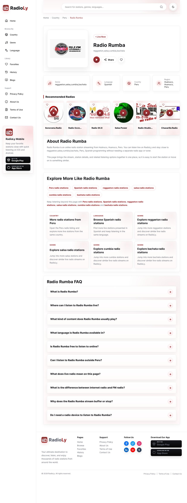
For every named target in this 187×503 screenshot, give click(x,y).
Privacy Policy (106, 442)
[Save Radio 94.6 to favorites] (93, 104)
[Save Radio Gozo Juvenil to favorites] (70, 104)
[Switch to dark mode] (173, 7)
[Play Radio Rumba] (96, 59)
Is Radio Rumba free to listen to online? (74, 346)
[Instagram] (139, 443)
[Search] (161, 6)
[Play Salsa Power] (123, 113)
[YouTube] (132, 450)
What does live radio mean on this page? (75, 373)
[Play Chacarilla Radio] (169, 113)
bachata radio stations (88, 195)
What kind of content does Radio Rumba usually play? (83, 319)
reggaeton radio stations (115, 188)
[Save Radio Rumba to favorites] (121, 59)
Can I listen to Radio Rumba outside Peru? (76, 360)
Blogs (79, 456)
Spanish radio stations (85, 188)
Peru (65, 17)
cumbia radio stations (60, 195)
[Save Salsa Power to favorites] (117, 104)
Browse (80, 445)
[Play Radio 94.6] (100, 113)
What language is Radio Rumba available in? (77, 332)
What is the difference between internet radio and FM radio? (87, 387)
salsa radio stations (144, 188)
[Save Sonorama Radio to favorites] (47, 104)
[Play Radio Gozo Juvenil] (76, 113)
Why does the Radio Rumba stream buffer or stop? (81, 401)
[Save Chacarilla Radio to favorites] (163, 104)
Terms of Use (105, 449)
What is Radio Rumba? (64, 291)
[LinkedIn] (126, 450)
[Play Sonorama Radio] (53, 113)
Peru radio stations (58, 188)
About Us (103, 445)
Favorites (81, 449)
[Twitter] (132, 443)
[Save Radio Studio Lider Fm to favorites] (140, 104)
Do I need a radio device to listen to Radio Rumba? (81, 415)
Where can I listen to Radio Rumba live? (74, 305)
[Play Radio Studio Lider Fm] (146, 113)
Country (55, 17)
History (80, 452)
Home (46, 17)
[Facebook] (126, 443)
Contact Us (104, 452)
